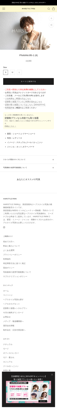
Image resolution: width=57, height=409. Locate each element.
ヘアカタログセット (11, 304)
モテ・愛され (8, 357)
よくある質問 (8, 250)
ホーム (6, 291)
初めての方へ (8, 242)
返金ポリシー (8, 268)
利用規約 (8, 108)
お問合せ (7, 317)
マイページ (7, 295)
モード (6, 349)
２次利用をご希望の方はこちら (18, 99)
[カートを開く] (53, 8)
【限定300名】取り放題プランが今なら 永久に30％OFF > (28, 2)
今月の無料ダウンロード (13, 312)
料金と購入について (11, 246)
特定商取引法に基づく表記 (14, 263)
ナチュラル (7, 344)
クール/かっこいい (11, 366)
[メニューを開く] (3, 9)
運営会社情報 (8, 326)
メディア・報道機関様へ (13, 321)
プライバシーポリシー (12, 255)
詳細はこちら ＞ (10, 126)
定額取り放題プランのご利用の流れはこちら (23, 102)
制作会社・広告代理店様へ (14, 330)
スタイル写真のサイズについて (14, 159)
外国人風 (7, 370)
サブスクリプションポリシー (15, 276)
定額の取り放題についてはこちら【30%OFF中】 (25, 105)
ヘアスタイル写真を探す (13, 299)
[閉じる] (52, 375)
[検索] (49, 9)
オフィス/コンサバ (11, 353)
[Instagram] (4, 227)
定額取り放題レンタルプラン (15, 308)
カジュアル (7, 362)
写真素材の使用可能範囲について (15, 167)
